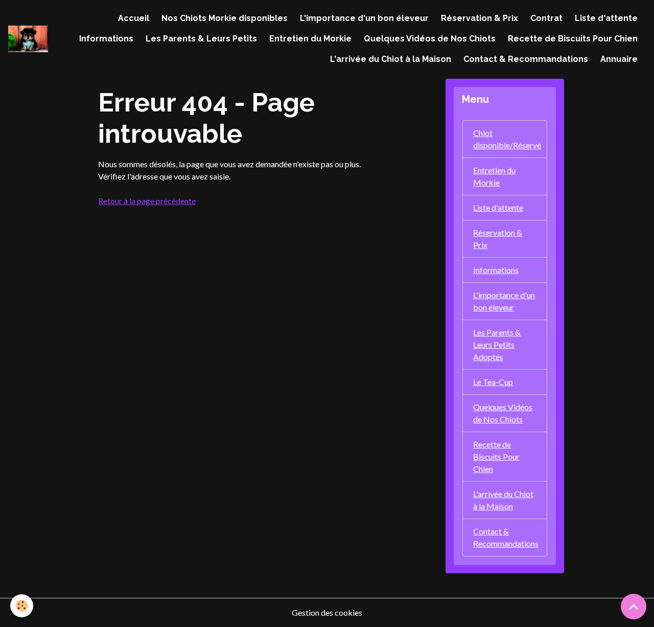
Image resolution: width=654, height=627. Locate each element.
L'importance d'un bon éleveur (364, 18)
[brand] (28, 39)
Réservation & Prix (479, 18)
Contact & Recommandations (525, 59)
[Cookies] (21, 605)
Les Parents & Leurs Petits (201, 38)
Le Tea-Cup (493, 382)
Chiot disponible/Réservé (507, 139)
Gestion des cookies (327, 612)
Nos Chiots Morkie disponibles (224, 18)
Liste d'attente (606, 18)
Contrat (546, 18)
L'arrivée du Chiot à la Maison (390, 59)
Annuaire (619, 59)
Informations (106, 38)
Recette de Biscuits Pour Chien (573, 38)
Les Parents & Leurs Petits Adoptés (497, 344)
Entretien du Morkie (310, 38)
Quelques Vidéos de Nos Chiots (430, 38)
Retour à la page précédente (147, 201)
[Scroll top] (633, 606)
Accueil (133, 18)
